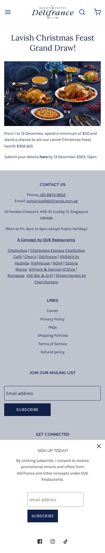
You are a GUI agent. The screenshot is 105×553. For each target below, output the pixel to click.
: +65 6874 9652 (52, 194)
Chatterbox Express (47, 250)
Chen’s (30, 256)
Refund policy (53, 352)
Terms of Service (52, 343)
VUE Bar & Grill (39, 275)
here (43, 156)
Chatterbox (17, 250)
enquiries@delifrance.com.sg (52, 201)
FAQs (52, 327)
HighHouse (40, 263)
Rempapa (16, 275)
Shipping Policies (53, 335)
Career (52, 310)
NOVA (57, 263)
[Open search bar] (82, 12)
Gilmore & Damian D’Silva (52, 269)
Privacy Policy (52, 319)
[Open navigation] (7, 12)
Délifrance (48, 256)
